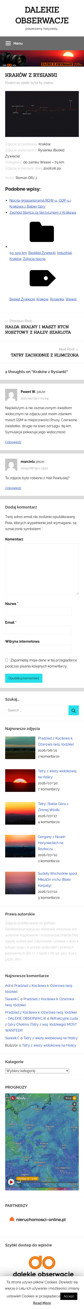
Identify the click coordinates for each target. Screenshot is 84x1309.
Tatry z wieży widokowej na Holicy (50, 1038)
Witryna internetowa (22, 641)
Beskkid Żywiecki (41, 253)
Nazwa (11, 604)
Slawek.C (12, 999)
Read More (42, 1303)
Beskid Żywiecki (22, 299)
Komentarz (14, 539)
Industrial (64, 253)
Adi (7, 986)
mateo (48, 83)
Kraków (15, 259)
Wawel (70, 299)
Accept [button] (69, 1296)
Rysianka (57, 299)
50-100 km (18, 253)
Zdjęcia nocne (34, 259)
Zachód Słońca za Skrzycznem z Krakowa (42, 212)
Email (11, 622)
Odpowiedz (13, 442)
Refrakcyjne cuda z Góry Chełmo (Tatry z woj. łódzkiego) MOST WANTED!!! (41, 1024)
